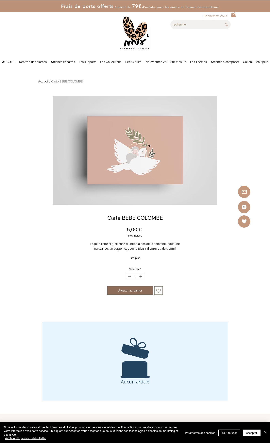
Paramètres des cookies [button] (200, 433)
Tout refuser (229, 433)
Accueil (43, 81)
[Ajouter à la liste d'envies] (158, 290)
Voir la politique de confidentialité (25, 438)
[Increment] (141, 276)
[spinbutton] (135, 276)
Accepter (251, 433)
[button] (233, 14)
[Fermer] (265, 432)
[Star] (244, 207)
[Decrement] (129, 276)
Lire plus (135, 257)
